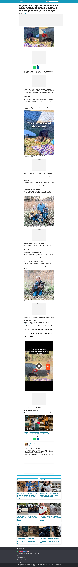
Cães (25, 13)
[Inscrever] (28, 551)
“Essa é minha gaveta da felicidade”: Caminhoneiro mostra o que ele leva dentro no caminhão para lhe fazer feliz (50, 541)
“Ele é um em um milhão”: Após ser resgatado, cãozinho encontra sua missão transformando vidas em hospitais (27, 496)
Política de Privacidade (21, 557)
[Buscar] (58, 1)
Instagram (26, 323)
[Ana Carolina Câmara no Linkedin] (29, 445)
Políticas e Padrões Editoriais (22, 559)
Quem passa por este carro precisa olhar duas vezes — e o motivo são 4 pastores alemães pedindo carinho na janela (27, 518)
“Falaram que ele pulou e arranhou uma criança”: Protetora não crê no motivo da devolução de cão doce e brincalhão (50, 496)
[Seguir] (22, 551)
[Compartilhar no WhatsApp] (34, 67)
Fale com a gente (19, 562)
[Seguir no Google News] (20, 551)
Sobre (18, 555)
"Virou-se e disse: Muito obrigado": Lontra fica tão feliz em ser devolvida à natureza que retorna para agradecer (50, 518)
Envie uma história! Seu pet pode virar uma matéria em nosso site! (28, 553)
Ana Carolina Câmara (23, 12)
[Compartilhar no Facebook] (38, 67)
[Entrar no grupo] (17, 551)
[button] (60, 1)
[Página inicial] (28, 1)
